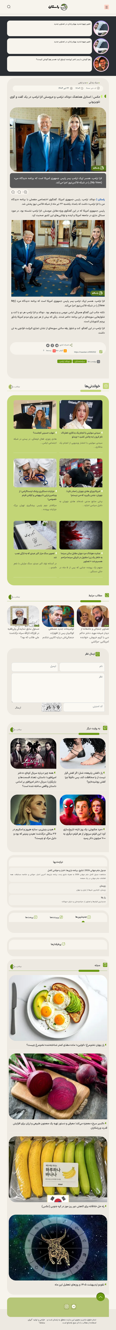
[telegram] (57, 345)
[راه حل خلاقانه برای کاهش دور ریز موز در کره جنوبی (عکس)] (58, 1169)
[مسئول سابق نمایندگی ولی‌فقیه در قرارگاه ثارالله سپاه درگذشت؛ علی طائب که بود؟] (23, 616)
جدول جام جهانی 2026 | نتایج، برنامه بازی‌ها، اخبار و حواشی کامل (77, 870)
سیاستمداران (80, 361)
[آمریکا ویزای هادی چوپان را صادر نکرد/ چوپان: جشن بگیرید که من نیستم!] (80, 473)
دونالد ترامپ (64, 361)
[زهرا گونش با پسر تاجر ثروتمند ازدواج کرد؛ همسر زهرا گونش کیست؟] (101, 64)
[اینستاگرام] (66, 1306)
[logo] (58, 7)
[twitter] (48, 345)
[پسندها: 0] (54, 350)
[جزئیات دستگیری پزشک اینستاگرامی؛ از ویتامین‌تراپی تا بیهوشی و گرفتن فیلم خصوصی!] (35, 473)
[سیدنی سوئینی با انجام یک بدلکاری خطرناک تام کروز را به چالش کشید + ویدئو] (80, 414)
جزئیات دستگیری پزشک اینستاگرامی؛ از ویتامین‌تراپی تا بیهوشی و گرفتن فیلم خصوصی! (38, 495)
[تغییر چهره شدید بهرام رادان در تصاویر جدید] (101, 28)
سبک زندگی (93, 82)
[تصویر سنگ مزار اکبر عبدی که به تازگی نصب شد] (35, 535)
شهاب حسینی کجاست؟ (44, 433)
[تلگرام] (74, 1306)
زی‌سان (103, 886)
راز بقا (103, 897)
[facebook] (52, 345)
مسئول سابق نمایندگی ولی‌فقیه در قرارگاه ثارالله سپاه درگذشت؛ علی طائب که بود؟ (23, 633)
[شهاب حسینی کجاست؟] (35, 414)
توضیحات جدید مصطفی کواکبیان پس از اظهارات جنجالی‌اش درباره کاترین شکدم (58, 633)
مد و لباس (82, 82)
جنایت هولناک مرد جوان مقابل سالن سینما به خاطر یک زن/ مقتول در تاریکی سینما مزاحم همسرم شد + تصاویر (81, 557)
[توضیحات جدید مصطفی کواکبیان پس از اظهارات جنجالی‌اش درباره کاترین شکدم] (58, 616)
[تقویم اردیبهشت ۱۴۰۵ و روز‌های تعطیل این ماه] (58, 1247)
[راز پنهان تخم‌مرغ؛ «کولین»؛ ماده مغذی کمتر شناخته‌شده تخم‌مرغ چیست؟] (58, 1008)
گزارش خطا (59, 350)
